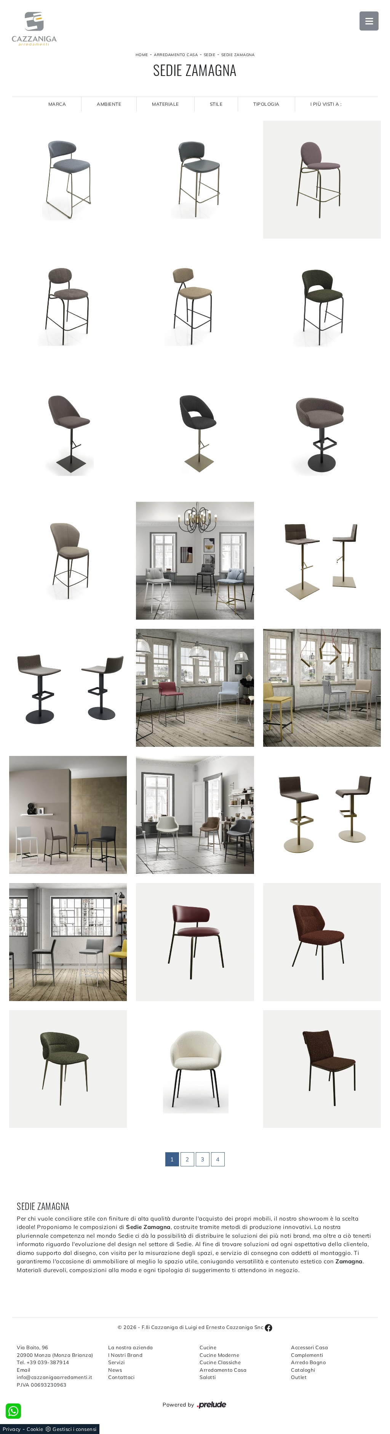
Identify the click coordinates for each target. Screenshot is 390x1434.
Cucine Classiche (220, 1362)
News (115, 1370)
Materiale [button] (165, 104)
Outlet (299, 1377)
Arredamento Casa (176, 54)
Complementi (307, 1355)
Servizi (116, 1362)
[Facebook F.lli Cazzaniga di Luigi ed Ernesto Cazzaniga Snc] (268, 1327)
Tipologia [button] (266, 104)
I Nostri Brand (125, 1355)
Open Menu (369, 21)
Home (142, 54)
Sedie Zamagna (238, 54)
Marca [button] (57, 104)
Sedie (210, 54)
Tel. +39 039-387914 (43, 1362)
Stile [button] (216, 104)
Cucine (208, 1347)
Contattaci (121, 1377)
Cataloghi (303, 1370)
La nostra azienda (130, 1347)
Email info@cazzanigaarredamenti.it (54, 1374)
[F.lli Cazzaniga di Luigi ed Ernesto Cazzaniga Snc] (34, 28)
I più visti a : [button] (326, 104)
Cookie (35, 1429)
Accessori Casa (309, 1347)
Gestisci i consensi (75, 1429)
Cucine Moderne (219, 1355)
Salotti (208, 1377)
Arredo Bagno (308, 1362)
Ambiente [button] (109, 104)
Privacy (12, 1429)
